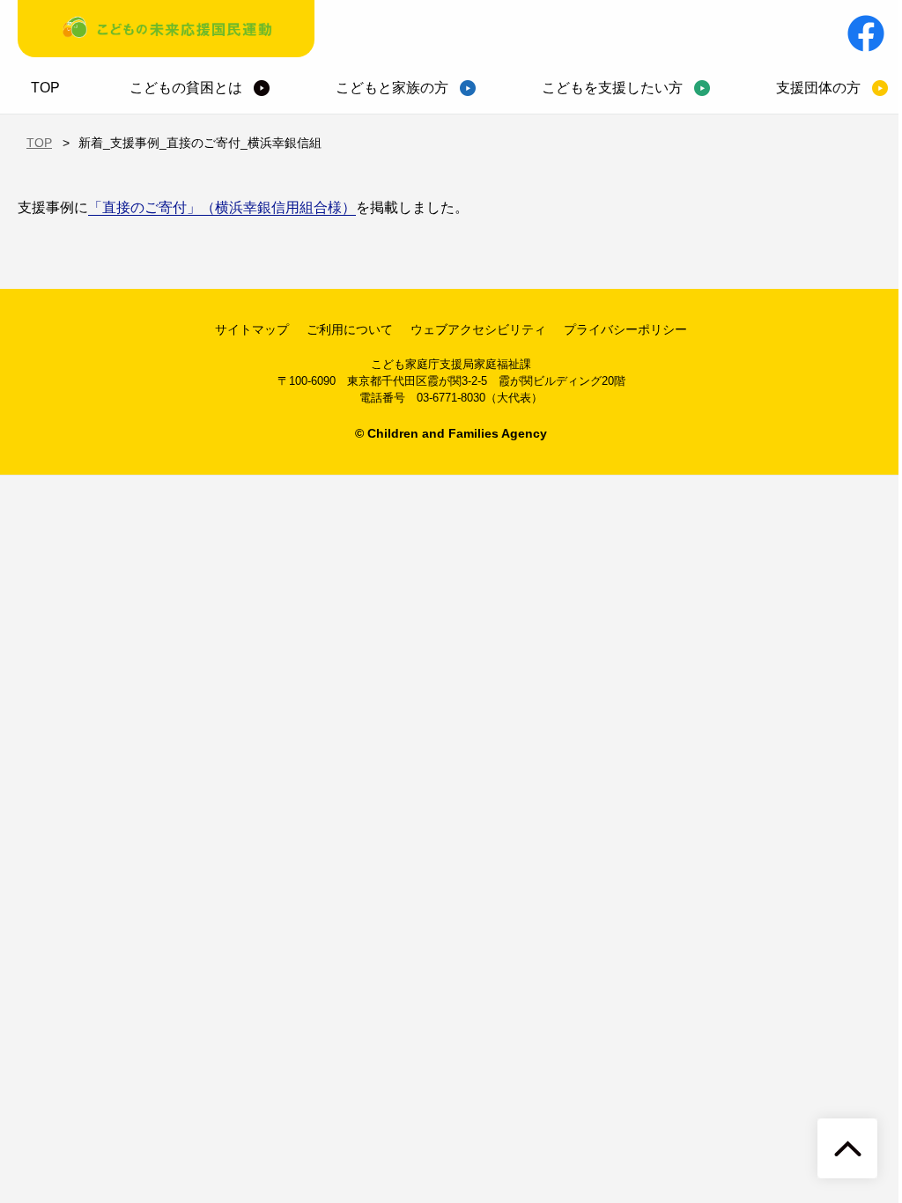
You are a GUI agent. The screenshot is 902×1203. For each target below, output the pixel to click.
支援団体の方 (818, 87)
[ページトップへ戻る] (847, 1148)
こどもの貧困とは (185, 87)
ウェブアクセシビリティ (478, 329)
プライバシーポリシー (625, 329)
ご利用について (350, 329)
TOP (45, 87)
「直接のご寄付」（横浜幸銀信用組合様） (222, 207)
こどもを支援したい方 (612, 87)
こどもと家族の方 (392, 87)
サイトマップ (252, 329)
